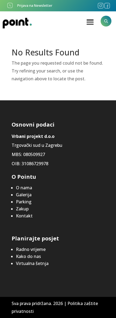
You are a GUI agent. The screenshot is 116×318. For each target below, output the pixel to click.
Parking (24, 202)
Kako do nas (28, 256)
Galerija (24, 195)
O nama (24, 188)
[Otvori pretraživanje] (106, 21)
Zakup (22, 209)
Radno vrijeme (31, 249)
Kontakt (24, 216)
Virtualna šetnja (32, 263)
